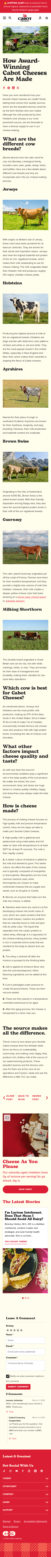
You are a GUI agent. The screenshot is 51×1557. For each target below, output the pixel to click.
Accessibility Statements (35, 1521)
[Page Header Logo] (25, 18)
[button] (23, 1298)
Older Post (10, 1098)
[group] (14, 1330)
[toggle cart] (46, 18)
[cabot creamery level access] (9, 1533)
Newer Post (36, 1098)
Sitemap (6, 1521)
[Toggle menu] (4, 17)
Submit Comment (18, 1386)
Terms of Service (10, 1526)
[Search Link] (9, 17)
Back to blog (23, 1098)
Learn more (33, 9)
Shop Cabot (25, 1189)
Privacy (17, 1521)
